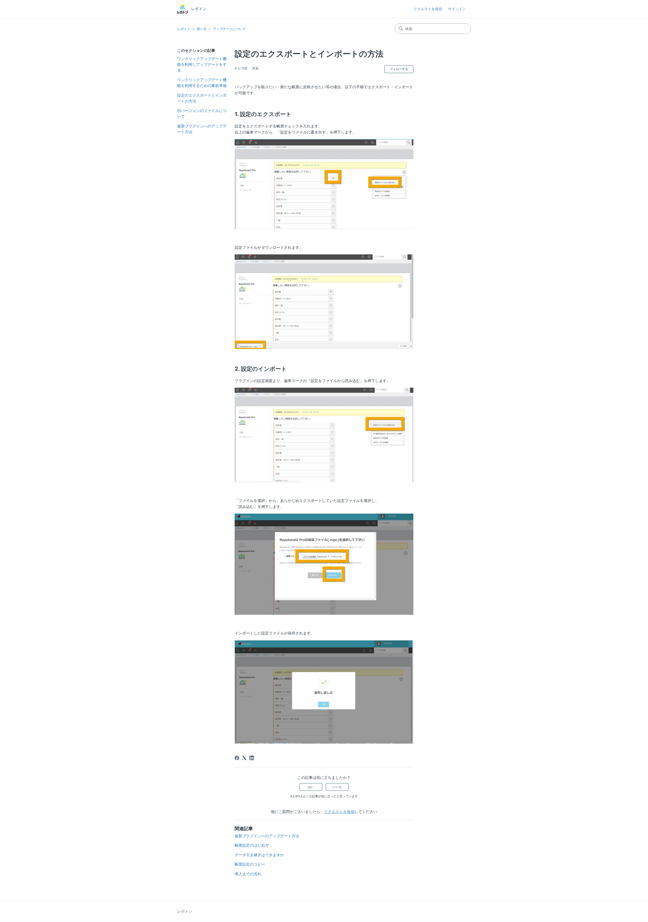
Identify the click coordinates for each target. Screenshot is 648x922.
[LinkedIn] (251, 758)
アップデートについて (229, 29)
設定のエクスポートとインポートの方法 (202, 98)
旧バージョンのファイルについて (202, 113)
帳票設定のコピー (250, 864)
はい (311, 787)
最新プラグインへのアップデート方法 (202, 129)
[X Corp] (244, 758)
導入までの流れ (248, 873)
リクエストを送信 (428, 9)
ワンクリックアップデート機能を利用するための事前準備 (202, 82)
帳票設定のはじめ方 (252, 845)
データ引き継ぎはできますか (259, 854)
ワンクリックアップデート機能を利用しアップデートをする (202, 64)
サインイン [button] (457, 9)
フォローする (399, 69)
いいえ (337, 787)
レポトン (183, 29)
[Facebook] (237, 758)
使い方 (202, 29)
